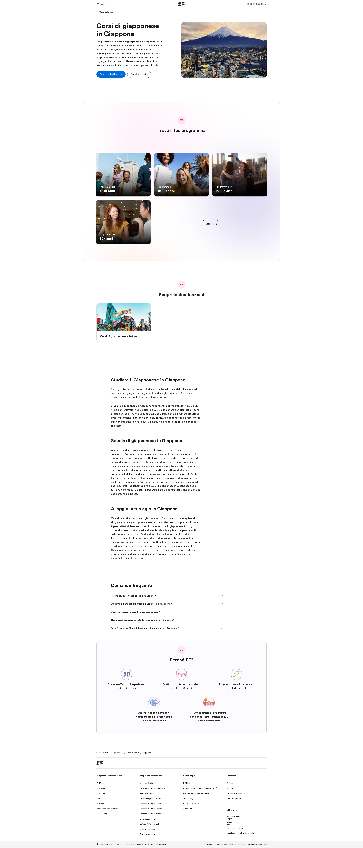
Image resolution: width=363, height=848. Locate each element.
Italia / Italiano (105, 844)
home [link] (98, 753)
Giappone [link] (146, 753)
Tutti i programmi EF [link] (114, 753)
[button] (101, 4)
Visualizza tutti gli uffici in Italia (240, 833)
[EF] (181, 4)
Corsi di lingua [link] (132, 753)
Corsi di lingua (106, 12)
